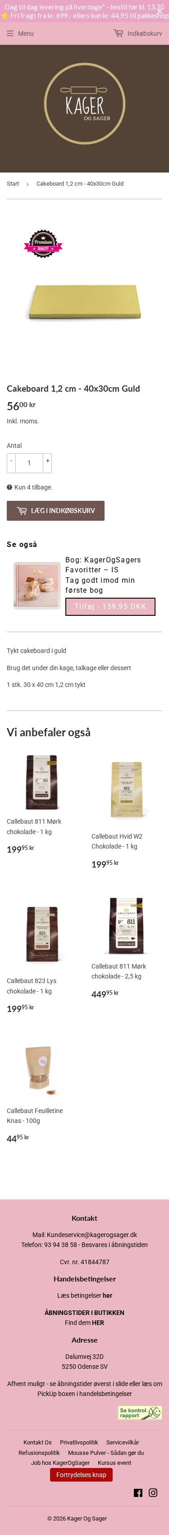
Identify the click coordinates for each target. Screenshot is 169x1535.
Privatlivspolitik (79, 1442)
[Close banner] (160, 11)
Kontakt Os (37, 1442)
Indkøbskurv (144, 33)
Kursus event (114, 1462)
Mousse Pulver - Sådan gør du (106, 1452)
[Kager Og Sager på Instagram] (153, 1494)
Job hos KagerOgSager (60, 1462)
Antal (14, 445)
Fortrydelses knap (81, 1474)
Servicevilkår (122, 1442)
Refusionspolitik (39, 1452)
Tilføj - (110, 606)
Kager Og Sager (87, 1518)
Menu (26, 33)
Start (13, 183)
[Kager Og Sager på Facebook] (138, 1494)
